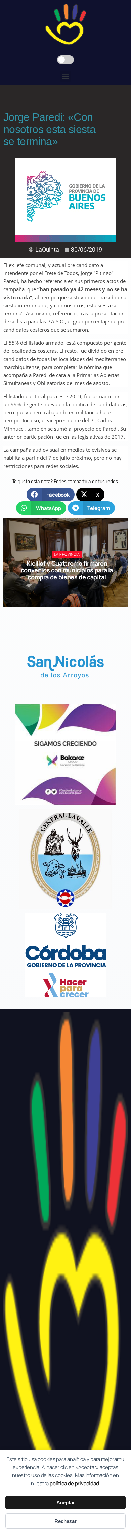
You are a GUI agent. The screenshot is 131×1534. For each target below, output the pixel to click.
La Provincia (67, 554)
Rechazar (65, 1521)
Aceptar (65, 1502)
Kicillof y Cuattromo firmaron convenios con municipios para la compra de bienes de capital (67, 570)
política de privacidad (74, 1483)
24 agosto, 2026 (70, 588)
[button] (65, 76)
